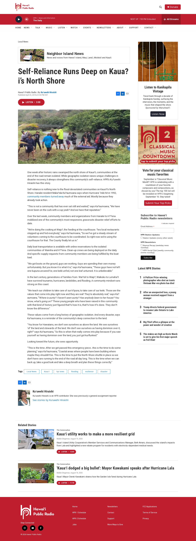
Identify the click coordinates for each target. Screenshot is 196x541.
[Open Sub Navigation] (32, 28)
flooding (74, 372)
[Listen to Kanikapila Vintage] (158, 61)
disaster (104, 372)
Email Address (147, 226)
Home (18, 28)
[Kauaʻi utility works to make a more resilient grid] (36, 439)
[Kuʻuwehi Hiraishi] (24, 398)
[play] (19, 19)
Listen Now (158, 114)
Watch (74, 28)
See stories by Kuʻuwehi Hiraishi (51, 400)
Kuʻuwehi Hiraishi (48, 92)
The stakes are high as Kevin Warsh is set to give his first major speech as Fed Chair (160, 337)
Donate (174, 7)
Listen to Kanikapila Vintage (158, 89)
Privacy (146, 519)
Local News (23, 41)
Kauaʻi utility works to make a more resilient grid (96, 434)
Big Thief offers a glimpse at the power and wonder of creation (159, 323)
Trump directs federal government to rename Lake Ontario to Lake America (159, 310)
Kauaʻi (47, 372)
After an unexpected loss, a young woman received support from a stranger (159, 295)
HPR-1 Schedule (79, 513)
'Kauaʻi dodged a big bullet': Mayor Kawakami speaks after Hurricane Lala (115, 468)
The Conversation (63, 430)
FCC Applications (150, 507)
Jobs (74, 525)
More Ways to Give (115, 525)
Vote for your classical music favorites (158, 172)
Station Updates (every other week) (157, 238)
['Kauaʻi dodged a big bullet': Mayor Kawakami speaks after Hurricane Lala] (36, 473)
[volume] (26, 19)
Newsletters (112, 507)
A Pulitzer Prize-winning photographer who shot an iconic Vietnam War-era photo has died (159, 280)
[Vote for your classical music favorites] (158, 145)
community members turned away (45, 196)
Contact (110, 513)
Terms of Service (150, 513)
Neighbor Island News (65, 53)
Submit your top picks (158, 203)
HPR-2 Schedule (79, 519)
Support (110, 519)
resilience (89, 372)
